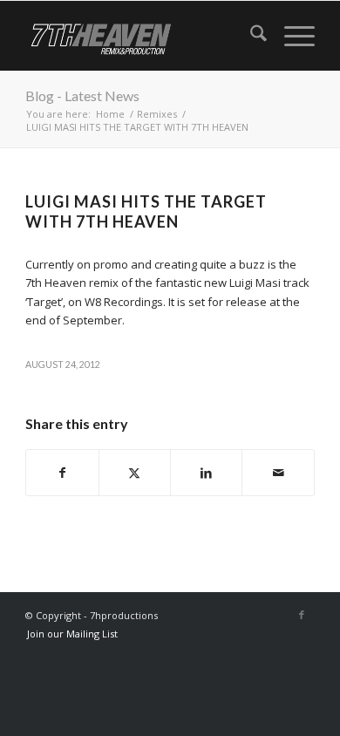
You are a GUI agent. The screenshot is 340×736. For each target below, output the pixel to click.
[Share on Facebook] (62, 472)
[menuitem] (250, 36)
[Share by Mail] (277, 472)
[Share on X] (134, 472)
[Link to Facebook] (302, 615)
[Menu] (291, 36)
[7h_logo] (140, 36)
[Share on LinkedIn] (206, 472)
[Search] (250, 36)
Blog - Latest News (82, 95)
